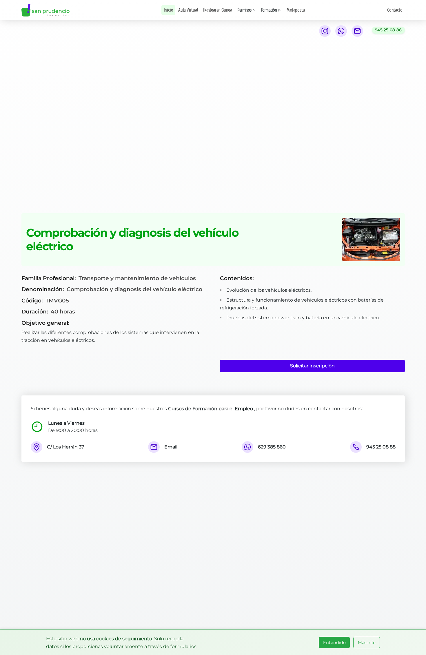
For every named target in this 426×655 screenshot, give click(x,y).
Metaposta (296, 10)
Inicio (168, 10)
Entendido (334, 642)
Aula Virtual (188, 10)
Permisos (244, 10)
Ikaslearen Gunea (217, 10)
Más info (367, 642)
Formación (269, 10)
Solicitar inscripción (312, 365)
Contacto (394, 10)
